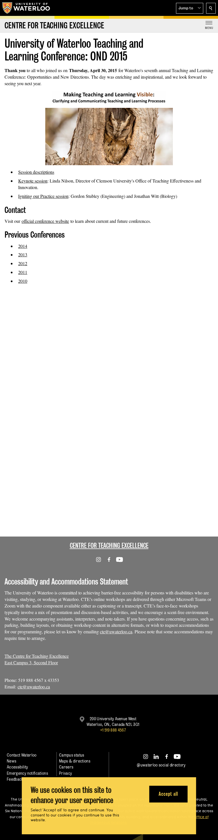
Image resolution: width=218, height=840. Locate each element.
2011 (22, 272)
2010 (22, 281)
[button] (189, 8)
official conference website (45, 221)
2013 (22, 254)
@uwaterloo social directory (161, 765)
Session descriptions (36, 172)
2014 (22, 246)
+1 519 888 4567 (113, 730)
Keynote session (32, 181)
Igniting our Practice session (43, 196)
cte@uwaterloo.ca (116, 631)
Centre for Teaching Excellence (109, 545)
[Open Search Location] (211, 8)
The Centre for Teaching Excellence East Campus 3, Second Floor (37, 659)
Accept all (168, 794)
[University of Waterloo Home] (26, 8)
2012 (22, 263)
